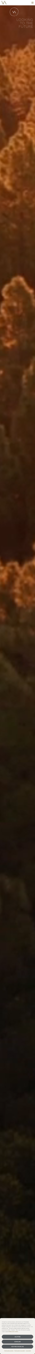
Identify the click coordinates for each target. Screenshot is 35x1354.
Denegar (17, 1341)
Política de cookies (8, 1350)
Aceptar (17, 1337)
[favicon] (3, 2)
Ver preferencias (17, 1346)
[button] (32, 3)
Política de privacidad (19, 1350)
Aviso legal (28, 1350)
